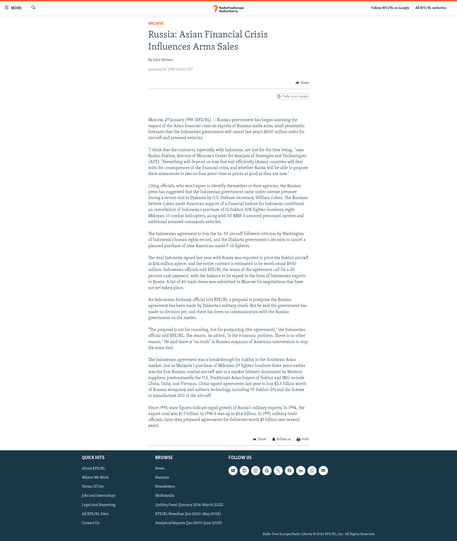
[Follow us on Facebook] (289, 470)
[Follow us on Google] (266, 470)
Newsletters (165, 487)
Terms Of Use (93, 487)
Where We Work (95, 478)
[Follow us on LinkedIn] (300, 470)
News (159, 469)
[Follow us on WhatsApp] (312, 470)
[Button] (302, 83)
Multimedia (164, 496)
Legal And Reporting (98, 505)
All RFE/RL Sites (95, 514)
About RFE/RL (93, 469)
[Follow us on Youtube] (233, 470)
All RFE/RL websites (431, 8)
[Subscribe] (323, 470)
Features (162, 478)
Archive (156, 24)
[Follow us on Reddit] (244, 470)
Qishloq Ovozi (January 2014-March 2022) (189, 505)
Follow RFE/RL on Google (390, 8)
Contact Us (90, 523)
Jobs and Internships (98, 496)
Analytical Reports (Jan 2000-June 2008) (188, 523)
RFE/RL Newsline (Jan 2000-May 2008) (188, 514)
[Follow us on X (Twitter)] (278, 470)
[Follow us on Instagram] (255, 470)
